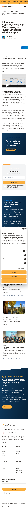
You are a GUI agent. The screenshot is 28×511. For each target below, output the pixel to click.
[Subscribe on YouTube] (2, 506)
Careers (18, 451)
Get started (7, 407)
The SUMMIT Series (6, 463)
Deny (14, 280)
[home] (7, 6)
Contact (17, 453)
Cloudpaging (13, 65)
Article (4, 295)
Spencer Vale (18, 358)
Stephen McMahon (19, 295)
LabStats (3, 458)
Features (4, 453)
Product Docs (19, 470)
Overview (4, 449)
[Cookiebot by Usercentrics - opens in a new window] (21, 229)
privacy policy (15, 187)
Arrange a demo (11, 149)
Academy (18, 468)
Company (18, 446)
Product (4, 446)
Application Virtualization (13, 11)
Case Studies (19, 466)
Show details (21, 268)
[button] (25, 6)
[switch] (25, 255)
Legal (14, 501)
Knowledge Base (19, 472)
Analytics (4, 451)
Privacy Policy (19, 501)
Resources (4, 11)
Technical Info (4, 455)
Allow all (14, 272)
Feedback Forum (5, 466)
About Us (18, 449)
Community (4, 461)
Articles (17, 463)
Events (3, 468)
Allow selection (14, 276)
